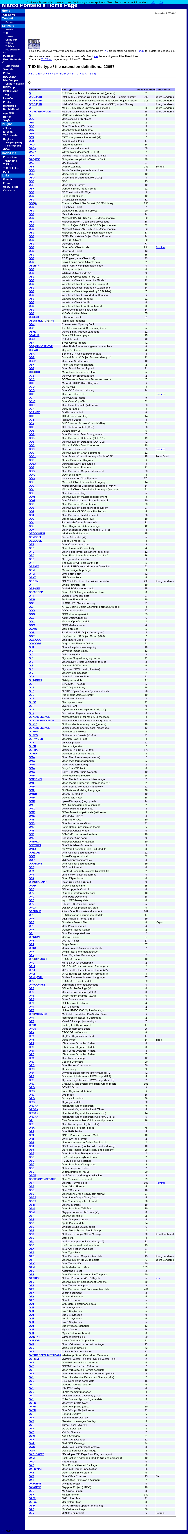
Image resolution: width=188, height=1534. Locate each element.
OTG (32, 1256)
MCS (38, 1014)
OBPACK (34, 350)
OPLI (32, 966)
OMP (32, 797)
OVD (31, 1347)
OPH (37, 958)
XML (38, 852)
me (96, 56)
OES (31, 544)
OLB (31, 687)
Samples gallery (14, 142)
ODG (32, 471)
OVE (31, 1351)
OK (161, 2)
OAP (31, 159)
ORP (31, 1131)
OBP (31, 342)
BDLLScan (9, 76)
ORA (32, 1058)
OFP (31, 584)
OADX (32, 148)
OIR (31, 665)
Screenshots (12, 66)
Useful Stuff (10, 186)
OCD (32, 383)
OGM (32, 625)
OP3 (31, 874)
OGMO (33, 628)
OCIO (32, 401)
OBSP (32, 361)
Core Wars (9, 190)
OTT (31, 1289)
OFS (37, 588)
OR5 (31, 1054)
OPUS (32, 1028)
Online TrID (11, 40)
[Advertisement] (95, 28)
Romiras (160, 247)
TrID (5, 33)
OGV (32, 639)
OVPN (32, 1402)
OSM (32, 1208)
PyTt (6, 171)
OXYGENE (35, 1483)
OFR (31, 588)
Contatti (13, 18)
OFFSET (34, 566)
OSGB (32, 1197)
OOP (32, 859)
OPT (31, 1003)
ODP (31, 504)
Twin (6, 94)
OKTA (38, 680)
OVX (31, 1439)
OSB (31, 1153)
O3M (32, 122)
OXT (31, 1476)
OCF (31, 394)
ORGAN (33, 1105)
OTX (31, 1292)
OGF (32, 603)
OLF (31, 705)
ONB (32, 823)
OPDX (32, 907)
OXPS (32, 1468)
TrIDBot (9, 43)
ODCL (32, 456)
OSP (37, 159)
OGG (32, 610)
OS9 (31, 1146)
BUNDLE (45, 111)
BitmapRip (9, 105)
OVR (31, 1413)
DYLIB (35, 111)
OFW (32, 599)
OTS (31, 1281)
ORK (32, 1124)
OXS (31, 1472)
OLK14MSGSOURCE (41, 720)
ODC (32, 445)
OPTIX (33, 1025)
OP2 (31, 867)
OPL (31, 958)
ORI (31, 1120)
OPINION (34, 936)
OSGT (32, 1201)
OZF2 (32, 1498)
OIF (31, 658)
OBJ (34, 96)
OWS (32, 1446)
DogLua (8, 139)
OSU (31, 1237)
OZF (31, 1494)
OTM (32, 1267)
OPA (31, 878)
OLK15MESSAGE (39, 727)
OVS (31, 1432)
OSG (32, 1190)
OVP (50, 346)
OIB (31, 650)
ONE (31, 830)
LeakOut (8, 98)
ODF (31, 467)
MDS (44, 1014)
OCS (31, 416)
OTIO (32, 1263)
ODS (31, 507)
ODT (31, 511)
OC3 (31, 372)
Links (6, 175)
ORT (31, 1135)
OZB (31, 1490)
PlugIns (7, 124)
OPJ (31, 940)
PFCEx (7, 102)
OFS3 (32, 592)
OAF (31, 155)
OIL (31, 661)
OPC (31, 889)
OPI (31, 933)
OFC (31, 548)
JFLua (7, 128)
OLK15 (33, 724)
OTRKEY (34, 1278)
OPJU (32, 947)
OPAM (32, 885)
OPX (31, 1032)
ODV (31, 518)
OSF (31, 1182)
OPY (31, 1039)
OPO (38, 881)
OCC (32, 379)
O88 (31, 140)
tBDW (6, 149)
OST (31, 1234)
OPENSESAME (47, 1179)
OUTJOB (34, 1340)
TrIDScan (10, 46)
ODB (32, 430)
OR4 (31, 1050)
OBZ (31, 368)
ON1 (31, 819)
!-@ (94, 73)
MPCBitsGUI (10, 91)
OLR (40, 738)
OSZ (31, 1245)
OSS (31, 1230)
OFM (32, 570)
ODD (32, 460)
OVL (31, 1377)
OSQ (32, 1226)
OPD (31, 892)
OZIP (32, 1505)
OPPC (32, 984)
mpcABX (8, 113)
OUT (31, 1303)
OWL (32, 1443)
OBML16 (34, 335)
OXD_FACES (36, 1454)
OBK (32, 324)
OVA (31, 1344)
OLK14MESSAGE (39, 716)
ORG (32, 1083)
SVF (37, 1358)
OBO (32, 339)
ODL (31, 482)
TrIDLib (7, 164)
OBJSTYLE (35, 320)
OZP (31, 1509)
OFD (31, 551)
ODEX (32, 463)
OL (30, 683)
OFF (31, 559)
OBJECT (34, 316)
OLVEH (33, 753)
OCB (32, 375)
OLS (31, 742)
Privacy (10, 22)
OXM (32, 1457)
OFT (31, 595)
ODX (31, 526)
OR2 (31, 1043)
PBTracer (8, 55)
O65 (31, 133)
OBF (31, 181)
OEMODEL (35, 537)
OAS (31, 162)
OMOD (33, 793)
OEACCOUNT (37, 533)
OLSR (32, 746)
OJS (31, 676)
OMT (32, 804)
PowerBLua (10, 157)
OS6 (31, 1142)
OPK (38, 346)
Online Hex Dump (15, 84)
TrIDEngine (10, 160)
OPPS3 (41, 984)
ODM (32, 496)
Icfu (158, 1278)
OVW (32, 1435)
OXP (31, 1465)
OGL (32, 617)
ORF (31, 1072)
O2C (31, 118)
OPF (31, 914)
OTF (31, 1252)
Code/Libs (9, 153)
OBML (33, 331)
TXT (37, 1336)
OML (32, 790)
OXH (44, 958)
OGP (32, 632)
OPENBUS (35, 911)
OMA (32, 757)
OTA (31, 1248)
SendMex (9, 69)
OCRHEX (34, 412)
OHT (31, 647)
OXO (32, 1461)
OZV (31, 1512)
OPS (31, 988)
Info (153, 2)
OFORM (34, 581)
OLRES (33, 735)
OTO (32, 1270)
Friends (8, 179)
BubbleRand (11, 109)
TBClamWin (10, 135)
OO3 (31, 852)
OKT (31, 680)
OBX (31, 364)
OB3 (31, 166)
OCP (31, 408)
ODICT (33, 474)
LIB (40, 96)
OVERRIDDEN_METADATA (45, 1355)
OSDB (32, 1175)
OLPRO (33, 731)
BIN (37, 265)
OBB (32, 170)
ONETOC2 (35, 845)
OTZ (31, 1300)
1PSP (39, 592)
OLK (31, 713)
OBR (32, 353)
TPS (51, 320)
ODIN (32, 478)
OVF (31, 1358)
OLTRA (33, 749)
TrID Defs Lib (11, 168)
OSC (31, 1160)
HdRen (7, 116)
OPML (32, 977)
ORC (32, 1061)
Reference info (13, 146)
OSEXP (33, 1179)
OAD (32, 144)
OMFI (38, 779)
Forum (7, 183)
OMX (32, 808)
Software (8, 25)
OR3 (31, 1047)
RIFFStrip (9, 87)
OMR (32, 801)
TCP (45, 320)
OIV (31, 672)
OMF (32, 775)
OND (32, 826)
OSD (31, 1171)
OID (31, 654)
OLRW (33, 738)
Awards (10, 29)
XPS (39, 1468)
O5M (32, 129)
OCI (31, 397)
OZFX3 (33, 1501)
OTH (31, 1259)
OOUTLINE (35, 863)
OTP (31, 1274)
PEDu (6, 73)
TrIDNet (9, 36)
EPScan (8, 131)
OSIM (32, 1204)
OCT (37, 372)
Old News (9, 14)
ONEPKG (34, 841)
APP (43, 881)
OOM (32, 856)
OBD (32, 173)
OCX (31, 423)
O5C (31, 126)
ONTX (32, 848)
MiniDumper (10, 80)
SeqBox (8, 120)
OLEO (32, 702)
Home (6, 10)
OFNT (32, 577)
